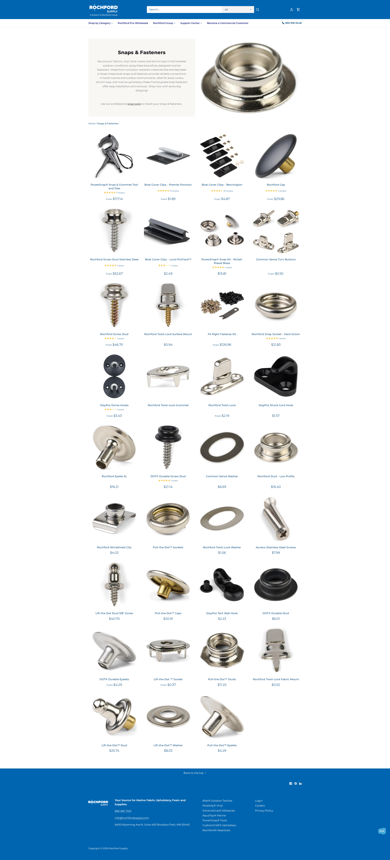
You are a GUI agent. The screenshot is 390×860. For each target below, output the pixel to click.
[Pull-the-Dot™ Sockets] (168, 518)
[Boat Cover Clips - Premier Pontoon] (168, 156)
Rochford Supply (118, 848)
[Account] (291, 9)
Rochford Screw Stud (114, 334)
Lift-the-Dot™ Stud (114, 745)
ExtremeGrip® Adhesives (218, 810)
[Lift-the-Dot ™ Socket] (168, 650)
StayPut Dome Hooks (114, 405)
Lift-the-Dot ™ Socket (168, 679)
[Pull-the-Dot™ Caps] (168, 584)
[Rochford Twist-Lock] (222, 376)
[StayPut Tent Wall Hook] (222, 584)
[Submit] (257, 9)
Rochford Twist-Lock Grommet (168, 405)
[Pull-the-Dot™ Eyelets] (222, 716)
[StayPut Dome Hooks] (114, 376)
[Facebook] (290, 783)
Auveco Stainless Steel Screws (276, 547)
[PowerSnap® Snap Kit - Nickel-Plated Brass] (222, 230)
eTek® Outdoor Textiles (217, 800)
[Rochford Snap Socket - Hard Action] (276, 305)
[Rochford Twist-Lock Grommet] (168, 376)
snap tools (134, 103)
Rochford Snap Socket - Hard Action (276, 334)
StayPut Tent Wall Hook (222, 613)
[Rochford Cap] (276, 156)
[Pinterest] (295, 783)
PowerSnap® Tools (214, 820)
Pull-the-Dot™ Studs (222, 679)
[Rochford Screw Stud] (114, 305)
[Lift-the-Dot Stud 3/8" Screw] (114, 584)
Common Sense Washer (222, 476)
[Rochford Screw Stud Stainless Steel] (114, 230)
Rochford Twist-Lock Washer (222, 547)
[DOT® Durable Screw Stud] (168, 447)
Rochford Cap (276, 184)
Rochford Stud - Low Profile (275, 476)
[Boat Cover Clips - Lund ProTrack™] (168, 230)
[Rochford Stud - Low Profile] (276, 447)
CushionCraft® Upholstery (219, 825)
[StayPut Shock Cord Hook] (276, 376)
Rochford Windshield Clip (114, 547)
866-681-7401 (123, 811)
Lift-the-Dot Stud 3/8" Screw (114, 613)
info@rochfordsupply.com (132, 817)
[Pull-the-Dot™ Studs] (222, 650)
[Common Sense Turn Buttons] (276, 230)
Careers (260, 805)
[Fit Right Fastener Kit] (222, 305)
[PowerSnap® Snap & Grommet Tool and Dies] (114, 156)
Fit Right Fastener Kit (222, 334)
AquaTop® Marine (214, 815)
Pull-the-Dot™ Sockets (168, 547)
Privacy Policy (264, 810)
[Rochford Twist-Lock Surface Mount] (168, 305)
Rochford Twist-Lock (222, 405)
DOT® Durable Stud (276, 613)
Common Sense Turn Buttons (276, 259)
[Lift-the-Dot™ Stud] (114, 716)
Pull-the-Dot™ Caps (168, 613)
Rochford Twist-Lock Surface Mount (168, 334)
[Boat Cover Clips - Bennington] (222, 156)
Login (258, 800)
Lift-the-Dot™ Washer (168, 745)
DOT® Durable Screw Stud (168, 476)
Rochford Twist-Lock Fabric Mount (276, 679)
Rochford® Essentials (216, 830)
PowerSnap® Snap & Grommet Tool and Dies (114, 186)
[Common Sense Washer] (222, 447)
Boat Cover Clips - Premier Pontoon (168, 184)
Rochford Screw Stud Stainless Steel (114, 259)
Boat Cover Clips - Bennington (222, 184)
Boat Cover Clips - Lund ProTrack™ (168, 259)
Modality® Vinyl (212, 805)
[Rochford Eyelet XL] (114, 447)
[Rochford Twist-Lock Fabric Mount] (276, 650)
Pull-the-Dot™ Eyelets (222, 745)
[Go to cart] (298, 9)
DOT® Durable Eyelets (114, 679)
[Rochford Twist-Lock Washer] (222, 518)
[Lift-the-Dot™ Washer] (168, 716)
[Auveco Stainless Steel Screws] (276, 518)
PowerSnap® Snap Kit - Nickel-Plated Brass (222, 261)
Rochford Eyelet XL (114, 476)
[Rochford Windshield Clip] (114, 518)
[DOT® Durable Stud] (276, 584)
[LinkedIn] (300, 783)
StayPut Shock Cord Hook (276, 405)
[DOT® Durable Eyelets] (114, 650)
